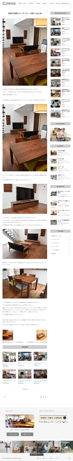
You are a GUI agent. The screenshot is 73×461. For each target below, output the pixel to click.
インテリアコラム (55, 239)
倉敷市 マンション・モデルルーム (24, 363)
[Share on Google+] (46, 397)
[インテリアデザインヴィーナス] (9, 3)
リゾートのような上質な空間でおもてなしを (40, 381)
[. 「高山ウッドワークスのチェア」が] (30, 447)
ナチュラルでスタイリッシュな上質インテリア (40, 363)
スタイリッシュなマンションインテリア (66, 101)
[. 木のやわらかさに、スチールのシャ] (6, 447)
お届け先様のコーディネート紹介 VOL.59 (13, 342)
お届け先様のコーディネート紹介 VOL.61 (36, 342)
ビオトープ (60, 167)
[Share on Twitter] (44, 397)
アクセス (40, 458)
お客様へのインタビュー (57, 236)
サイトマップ (46, 458)
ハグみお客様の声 (55, 250)
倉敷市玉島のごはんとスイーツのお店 (66, 111)
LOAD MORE (24, 389)
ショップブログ (64, 194)
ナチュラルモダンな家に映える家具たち (24, 381)
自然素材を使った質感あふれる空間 (66, 90)
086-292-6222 (13, 434)
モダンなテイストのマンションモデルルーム (8, 381)
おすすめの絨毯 (61, 151)
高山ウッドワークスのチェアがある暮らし (8, 364)
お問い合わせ (28, 434)
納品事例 (54, 253)
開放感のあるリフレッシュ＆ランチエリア (66, 81)
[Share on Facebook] (41, 397)
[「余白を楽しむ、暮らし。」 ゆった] (42, 447)
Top (70, 458)
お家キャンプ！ (61, 175)
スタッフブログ (55, 246)
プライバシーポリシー (55, 458)
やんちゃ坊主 (61, 159)
